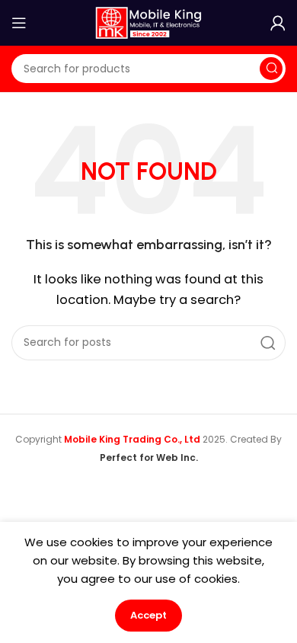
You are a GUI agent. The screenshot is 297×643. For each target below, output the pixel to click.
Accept (148, 615)
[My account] (278, 23)
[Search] (271, 68)
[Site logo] (148, 22)
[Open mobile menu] (19, 23)
